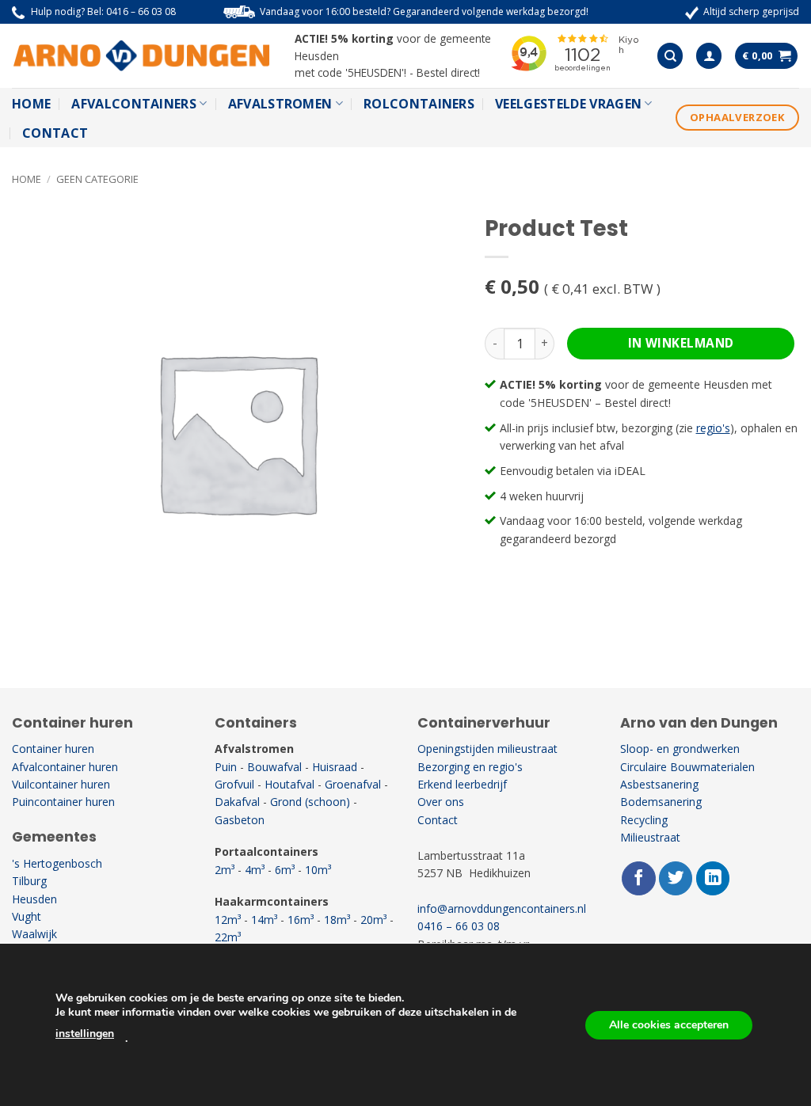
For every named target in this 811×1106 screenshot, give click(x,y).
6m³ (285, 869)
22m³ (228, 936)
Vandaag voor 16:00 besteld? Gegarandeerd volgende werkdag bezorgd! (424, 11)
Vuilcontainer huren (61, 784)
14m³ (264, 919)
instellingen (84, 1033)
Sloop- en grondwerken (680, 748)
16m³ (300, 919)
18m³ (337, 919)
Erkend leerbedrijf (462, 784)
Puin (226, 766)
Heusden (34, 898)
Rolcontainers (419, 103)
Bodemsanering (661, 801)
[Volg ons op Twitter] (676, 878)
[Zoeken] (670, 56)
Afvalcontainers (133, 103)
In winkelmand (681, 343)
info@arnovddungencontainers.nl (501, 908)
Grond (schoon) (310, 801)
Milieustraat (650, 837)
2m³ (224, 869)
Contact (55, 133)
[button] (709, 56)
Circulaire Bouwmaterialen (687, 766)
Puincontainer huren (63, 801)
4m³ (255, 869)
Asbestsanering (659, 784)
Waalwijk (34, 933)
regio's (713, 427)
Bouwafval (274, 766)
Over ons (440, 801)
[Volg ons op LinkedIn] (713, 878)
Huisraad (334, 766)
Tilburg (29, 880)
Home (31, 103)
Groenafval (353, 784)
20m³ (373, 919)
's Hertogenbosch (57, 863)
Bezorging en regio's (470, 766)
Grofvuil (234, 784)
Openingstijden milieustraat (487, 748)
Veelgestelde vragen (568, 103)
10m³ (318, 869)
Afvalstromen (280, 103)
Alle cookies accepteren (669, 1024)
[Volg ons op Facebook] (639, 878)
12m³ (228, 919)
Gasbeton (240, 819)
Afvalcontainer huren (65, 766)
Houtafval (289, 784)
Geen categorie (97, 179)
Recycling (644, 819)
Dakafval (237, 801)
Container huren (53, 748)
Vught (26, 916)
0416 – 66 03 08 (141, 11)
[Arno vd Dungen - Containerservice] (141, 56)
